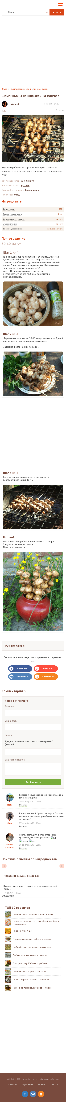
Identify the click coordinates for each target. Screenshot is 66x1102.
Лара (9, 823)
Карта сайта (27, 1084)
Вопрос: (9, 735)
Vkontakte (22, 676)
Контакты (42, 1084)
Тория (9, 804)
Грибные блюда (41, 89)
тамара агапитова (9, 846)
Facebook (22, 668)
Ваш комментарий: (15, 759)
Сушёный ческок (10, 224)
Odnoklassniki (48, 676)
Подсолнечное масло (12, 214)
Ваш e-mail (10, 720)
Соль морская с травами (14, 219)
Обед (17, 194)
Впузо (4, 89)
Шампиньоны (9, 209)
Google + (47, 668)
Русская (25, 185)
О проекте (12, 1084)
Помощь (54, 1084)
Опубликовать (33, 782)
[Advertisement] (33, 51)
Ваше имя (10, 706)
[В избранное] (62, 104)
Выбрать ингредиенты (45, 12)
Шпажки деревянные (12, 229)
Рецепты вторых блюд (20, 89)
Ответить (23, 805)
